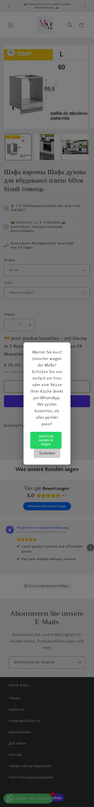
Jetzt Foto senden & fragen (46, 440)
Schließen (47, 453)
